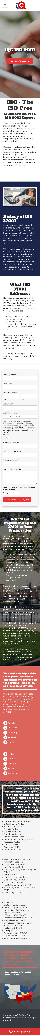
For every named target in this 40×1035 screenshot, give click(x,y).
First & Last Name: (10, 393)
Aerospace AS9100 (12, 842)
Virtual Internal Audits (14, 824)
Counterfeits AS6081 (13, 875)
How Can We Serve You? (13, 469)
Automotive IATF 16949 (14, 864)
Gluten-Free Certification (15, 905)
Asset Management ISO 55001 (17, 859)
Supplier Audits (11, 829)
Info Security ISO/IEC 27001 (16, 907)
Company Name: (10, 375)
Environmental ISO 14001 (15, 880)
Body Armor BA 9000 (13, 867)
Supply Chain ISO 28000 (15, 936)
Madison (11, 754)
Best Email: (8, 404)
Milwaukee (13, 759)
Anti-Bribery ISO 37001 (14, 850)
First (4, 400)
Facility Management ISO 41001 (17, 885)
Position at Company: (12, 442)
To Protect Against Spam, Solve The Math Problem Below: (19, 488)
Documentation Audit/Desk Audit (19, 839)
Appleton (12, 723)
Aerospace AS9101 (12, 844)
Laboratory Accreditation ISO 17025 (19, 918)
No (7, 438)
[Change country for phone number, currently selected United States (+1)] (5, 416)
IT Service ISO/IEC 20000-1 (16, 915)
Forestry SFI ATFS (12, 902)
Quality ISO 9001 (11, 931)
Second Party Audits (13, 826)
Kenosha (12, 742)
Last (22, 400)
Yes (7, 435)
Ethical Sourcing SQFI (13, 882)
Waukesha (12, 773)
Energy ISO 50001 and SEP (16, 877)
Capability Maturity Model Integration (20, 870)
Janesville (12, 737)
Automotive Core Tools (14, 862)
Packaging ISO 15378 (13, 928)
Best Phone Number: (12, 413)
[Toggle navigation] (5, 5)
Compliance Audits (12, 834)
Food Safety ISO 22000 (14, 893)
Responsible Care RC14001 (15, 933)
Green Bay (12, 733)
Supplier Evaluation (13, 832)
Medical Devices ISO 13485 (15, 920)
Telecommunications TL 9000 (17, 938)
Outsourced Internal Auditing (17, 821)
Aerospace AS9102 (12, 847)
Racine (11, 768)
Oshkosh (12, 764)
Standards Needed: (11, 460)
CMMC (7, 872)
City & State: (8, 384)
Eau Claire (12, 728)
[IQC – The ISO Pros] (21, 5)
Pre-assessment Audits (14, 837)
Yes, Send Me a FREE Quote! (17, 500)
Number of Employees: (12, 451)
